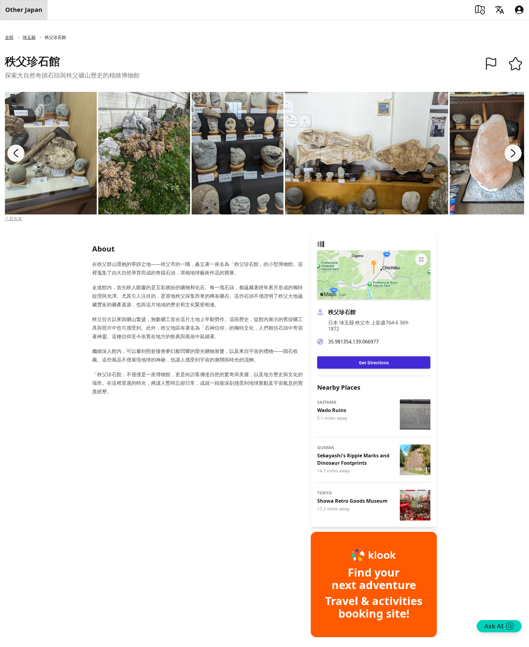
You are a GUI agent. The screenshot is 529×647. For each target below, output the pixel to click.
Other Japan (23, 10)
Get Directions (374, 362)
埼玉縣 (29, 37)
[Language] (499, 10)
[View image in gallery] (51, 153)
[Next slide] (513, 153)
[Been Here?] (491, 63)
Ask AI (494, 626)
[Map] (480, 10)
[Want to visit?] (515, 63)
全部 (9, 37)
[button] (491, 63)
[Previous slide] (15, 153)
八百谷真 (13, 218)
